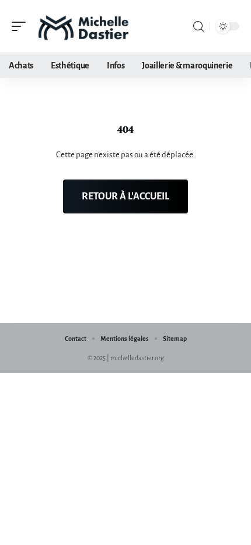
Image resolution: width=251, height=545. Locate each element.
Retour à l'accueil (125, 196)
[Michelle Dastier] (84, 26)
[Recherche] (198, 27)
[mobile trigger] (22, 26)
